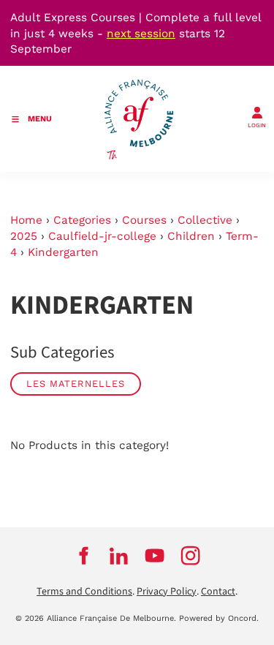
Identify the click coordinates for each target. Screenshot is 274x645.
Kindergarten (63, 252)
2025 (23, 236)
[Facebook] (83, 556)
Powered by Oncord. (219, 618)
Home (26, 220)
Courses (144, 220)
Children (191, 236)
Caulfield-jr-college (102, 236)
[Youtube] (155, 556)
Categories (82, 220)
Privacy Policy (167, 591)
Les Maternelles (75, 383)
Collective (205, 220)
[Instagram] (191, 556)
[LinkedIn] (119, 556)
